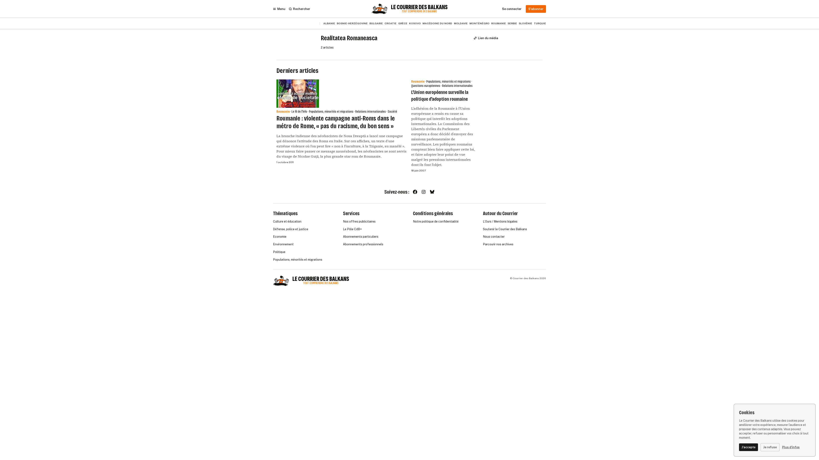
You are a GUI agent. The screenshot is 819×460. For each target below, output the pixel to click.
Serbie (512, 23)
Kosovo (415, 23)
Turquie (540, 23)
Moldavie (461, 23)
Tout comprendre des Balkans (419, 11)
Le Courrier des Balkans (419, 7)
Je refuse (770, 447)
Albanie (329, 23)
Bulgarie (376, 23)
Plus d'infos (791, 447)
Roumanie (498, 23)
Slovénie (525, 23)
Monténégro (479, 23)
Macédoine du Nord (437, 23)
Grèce (402, 23)
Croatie (390, 23)
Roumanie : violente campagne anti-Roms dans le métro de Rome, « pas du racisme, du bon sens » (335, 122)
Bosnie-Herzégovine (352, 23)
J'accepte (748, 447)
